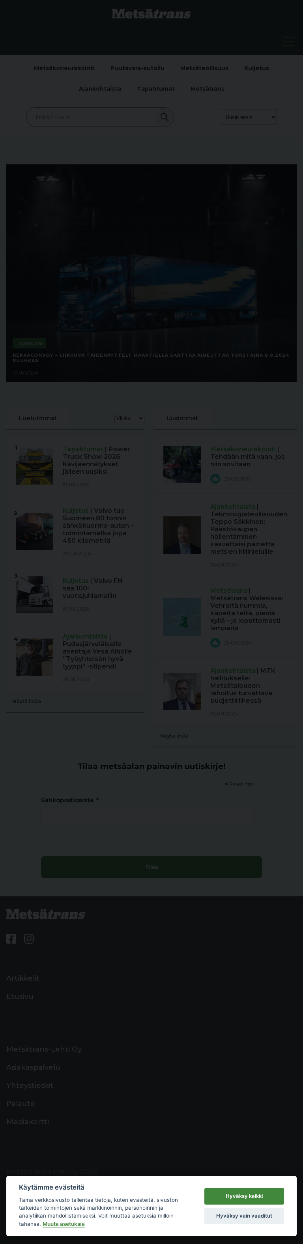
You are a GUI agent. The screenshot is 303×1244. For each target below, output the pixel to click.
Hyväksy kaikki (244, 1196)
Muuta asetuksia (64, 1224)
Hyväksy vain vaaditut (244, 1215)
